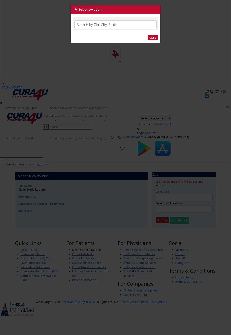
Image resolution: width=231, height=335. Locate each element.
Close (152, 37)
